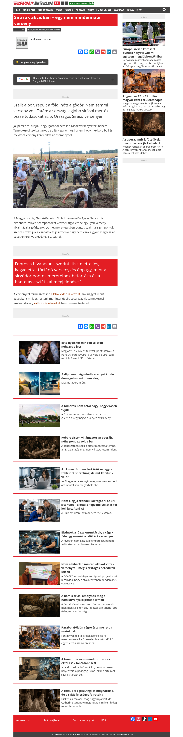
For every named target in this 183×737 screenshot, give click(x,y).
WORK (59, 9)
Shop (139, 9)
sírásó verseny (39, 29)
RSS (103, 720)
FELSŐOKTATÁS (45, 9)
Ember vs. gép (103, 9)
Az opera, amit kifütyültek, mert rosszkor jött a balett (142, 141)
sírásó (29, 29)
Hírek (17, 9)
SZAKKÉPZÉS (29, 9)
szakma (49, 29)
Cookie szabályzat (83, 720)
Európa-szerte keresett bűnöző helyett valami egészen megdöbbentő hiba (142, 52)
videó (90, 9)
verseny (57, 29)
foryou (69, 9)
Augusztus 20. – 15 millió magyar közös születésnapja (142, 98)
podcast (80, 9)
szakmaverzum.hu (41, 39)
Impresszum (23, 720)
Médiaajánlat (52, 720)
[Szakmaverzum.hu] (40, 4)
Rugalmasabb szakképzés (82, 3)
